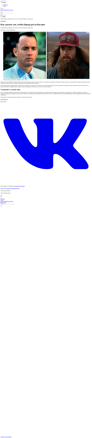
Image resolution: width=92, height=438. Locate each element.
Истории (17, 188)
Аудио (4, 6)
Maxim (2, 21)
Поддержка (6, 188)
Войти (2, 10)
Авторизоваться (4, 99)
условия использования (19, 186)
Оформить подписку (8, 10)
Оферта (2, 188)
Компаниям (12, 188)
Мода (5, 21)
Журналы (5, 4)
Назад (3, 2)
